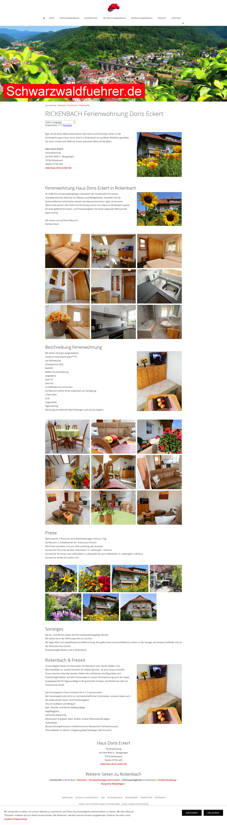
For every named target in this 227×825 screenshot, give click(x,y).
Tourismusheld (114, 797)
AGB (103, 797)
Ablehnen (192, 812)
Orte (51, 18)
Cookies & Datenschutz (86, 797)
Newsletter (146, 797)
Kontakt (176, 18)
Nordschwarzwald (142, 18)
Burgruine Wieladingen (112, 783)
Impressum (67, 797)
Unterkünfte (84, 105)
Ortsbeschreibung (167, 780)
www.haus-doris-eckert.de (58, 167)
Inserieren (160, 797)
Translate (67, 125)
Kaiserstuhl (91, 18)
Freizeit (162, 18)
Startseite (61, 105)
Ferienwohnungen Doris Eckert (104, 780)
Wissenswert (131, 797)
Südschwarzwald (69, 18)
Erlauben (213, 812)
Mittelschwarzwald (114, 18)
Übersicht (82, 780)
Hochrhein (72, 105)
